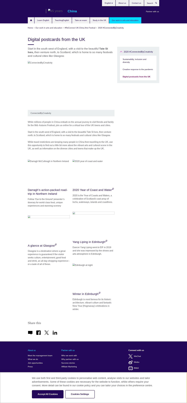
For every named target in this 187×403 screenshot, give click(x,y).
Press (30, 367)
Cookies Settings (80, 394)
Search (157, 3)
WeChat (137, 356)
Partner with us (152, 11)
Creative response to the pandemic (138, 69)
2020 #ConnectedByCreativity (138, 52)
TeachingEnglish (62, 20)
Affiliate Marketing (69, 367)
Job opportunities (35, 363)
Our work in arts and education (125, 20)
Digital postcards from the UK (136, 77)
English (108, 3)
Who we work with (69, 356)
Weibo (136, 362)
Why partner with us (70, 359)
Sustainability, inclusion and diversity (134, 60)
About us (122, 3)
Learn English (43, 20)
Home (31, 20)
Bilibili (136, 368)
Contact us (136, 3)
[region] (93, 387)
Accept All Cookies (48, 394)
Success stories (68, 363)
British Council (36, 11)
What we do (33, 359)
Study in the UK (99, 20)
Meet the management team (40, 356)
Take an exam (81, 20)
